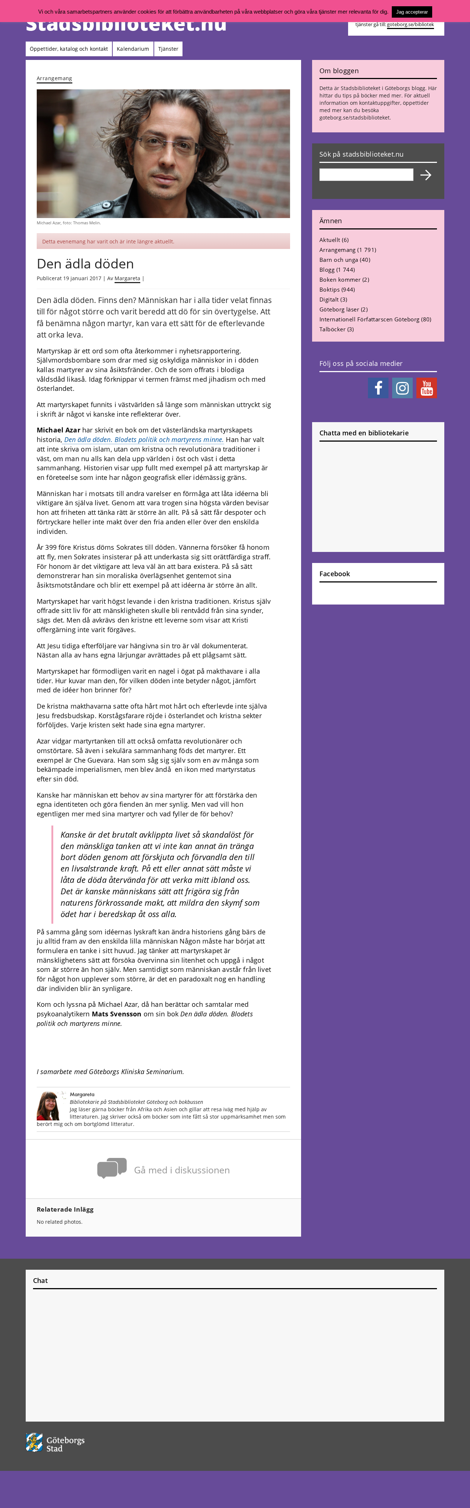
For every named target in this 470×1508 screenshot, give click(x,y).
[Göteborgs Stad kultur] (74, 1442)
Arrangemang (54, 78)
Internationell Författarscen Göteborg (369, 319)
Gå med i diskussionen (182, 1170)
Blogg (327, 269)
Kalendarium (133, 48)
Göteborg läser (339, 309)
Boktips (329, 289)
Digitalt (329, 299)
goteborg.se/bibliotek (410, 24)
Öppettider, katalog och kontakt (69, 48)
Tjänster (168, 48)
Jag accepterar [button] (412, 12)
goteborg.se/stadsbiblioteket (354, 117)
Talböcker (332, 329)
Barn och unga (338, 259)
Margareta (127, 278)
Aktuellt (329, 239)
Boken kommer (340, 279)
